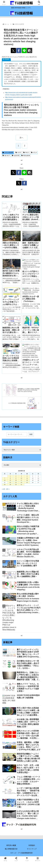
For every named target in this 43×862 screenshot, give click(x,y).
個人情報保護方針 (11, 849)
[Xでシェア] (13, 50)
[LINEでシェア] (24, 50)
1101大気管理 (8, 152)
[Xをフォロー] (18, 183)
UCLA (35, 152)
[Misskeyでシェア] (35, 664)
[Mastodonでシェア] (16, 664)
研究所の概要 (11, 845)
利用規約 (32, 845)
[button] (29, 50)
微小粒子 (7, 155)
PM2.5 (27, 152)
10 (21, 478)
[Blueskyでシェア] (26, 664)
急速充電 (16, 155)
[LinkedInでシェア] (26, 677)
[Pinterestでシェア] (16, 677)
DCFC (19, 152)
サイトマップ (32, 849)
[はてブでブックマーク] (35, 671)
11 (27, 478)
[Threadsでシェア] (16, 671)
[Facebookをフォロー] (24, 183)
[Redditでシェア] (26, 671)
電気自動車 (26, 155)
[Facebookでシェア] (18, 50)
